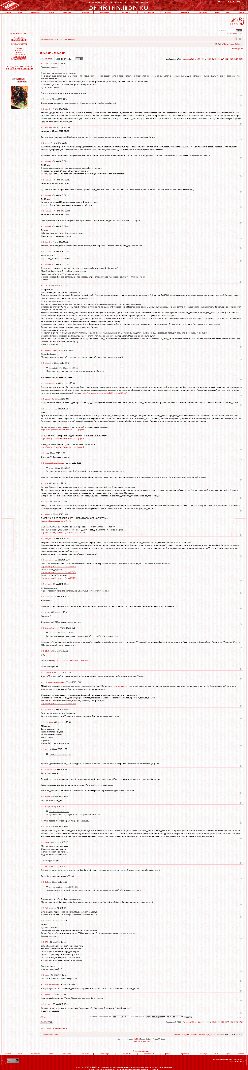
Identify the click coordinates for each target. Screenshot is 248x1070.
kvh (46, 63)
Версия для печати (240, 38)
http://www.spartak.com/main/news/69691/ (58, 566)
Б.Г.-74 (47, 651)
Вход (239, 44)
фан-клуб (203, 12)
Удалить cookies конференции (203, 1034)
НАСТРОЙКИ (19, 55)
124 (213, 59)
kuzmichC (49, 399)
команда (85, 12)
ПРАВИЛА (19, 51)
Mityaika (48, 597)
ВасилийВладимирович (54, 463)
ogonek (48, 514)
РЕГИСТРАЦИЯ (19, 57)
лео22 (47, 749)
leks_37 (48, 539)
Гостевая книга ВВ (67, 39)
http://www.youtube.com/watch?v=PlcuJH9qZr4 (71, 661)
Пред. (43, 1017)
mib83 (47, 994)
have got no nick (51, 985)
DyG (46, 908)
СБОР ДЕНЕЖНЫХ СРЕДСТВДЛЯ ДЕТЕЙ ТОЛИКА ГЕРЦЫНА (19, 68)
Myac (47, 143)
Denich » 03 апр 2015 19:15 (60, 754)
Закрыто (43, 58)
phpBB (136, 1039)
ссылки (241, 12)
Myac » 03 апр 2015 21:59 (59, 468)
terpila (47, 921)
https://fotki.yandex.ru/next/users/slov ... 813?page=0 (62, 430)
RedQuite (48, 127)
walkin (47, 286)
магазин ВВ (126, 12)
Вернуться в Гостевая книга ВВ (54, 1028)
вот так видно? (120, 686)
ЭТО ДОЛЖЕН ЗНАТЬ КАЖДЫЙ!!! (19, 39)
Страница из (191, 59)
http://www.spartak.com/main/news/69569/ (58, 578)
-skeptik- (48, 363)
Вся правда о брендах (141, 1051)
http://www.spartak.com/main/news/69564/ (58, 703)
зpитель (48, 584)
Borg (47, 806)
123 (209, 59)
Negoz (47, 99)
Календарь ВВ (237, 49)
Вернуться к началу (241, 95)
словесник (49, 409)
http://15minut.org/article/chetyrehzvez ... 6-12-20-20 (63, 532)
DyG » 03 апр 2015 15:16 (59, 811)
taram (47, 975)
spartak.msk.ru (157, 1067)
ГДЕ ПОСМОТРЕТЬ (19, 44)
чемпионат (35, 12)
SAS (46, 942)
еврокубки (67, 12)
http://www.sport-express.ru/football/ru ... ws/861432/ (105, 393)
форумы (168, 12)
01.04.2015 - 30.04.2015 (52, 53)
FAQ (219, 44)
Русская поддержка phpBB (141, 1041)
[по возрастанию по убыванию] (179, 1017)
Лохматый (49, 672)
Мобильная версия (236, 38)
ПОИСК (19, 53)
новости (8, 12)
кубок (51, 12)
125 (218, 59)
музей (228, 12)
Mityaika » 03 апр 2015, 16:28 (61, 633)
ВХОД (19, 48)
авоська (48, 161)
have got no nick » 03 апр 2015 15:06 (63, 887)
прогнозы (185, 12)
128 (231, 59)
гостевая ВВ (149, 12)
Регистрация (229, 44)
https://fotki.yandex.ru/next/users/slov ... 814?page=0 (62, 438)
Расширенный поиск (234, 33)
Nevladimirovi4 (51, 383)
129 (236, 59)
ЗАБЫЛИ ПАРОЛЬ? (19, 59)
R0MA (47, 612)
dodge (47, 882)
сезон (20, 12)
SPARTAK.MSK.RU (92, 1067)
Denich (47, 109)
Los (46, 453)
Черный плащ (50, 350)
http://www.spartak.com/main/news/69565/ (58, 572)
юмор (217, 12)
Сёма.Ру (238, 1062)
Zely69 (47, 797)
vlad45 (47, 842)
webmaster (238, 1060)
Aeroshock (49, 722)
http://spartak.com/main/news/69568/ (56, 521)
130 (240, 59)
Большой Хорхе (51, 628)
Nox (46, 483)
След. (239, 1017)
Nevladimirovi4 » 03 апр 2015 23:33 (63, 368)
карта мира (104, 12)
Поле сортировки (137, 1017)
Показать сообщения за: (101, 1017)
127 (227, 59)
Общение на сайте (50, 39)
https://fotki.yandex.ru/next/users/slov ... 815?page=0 (62, 447)
